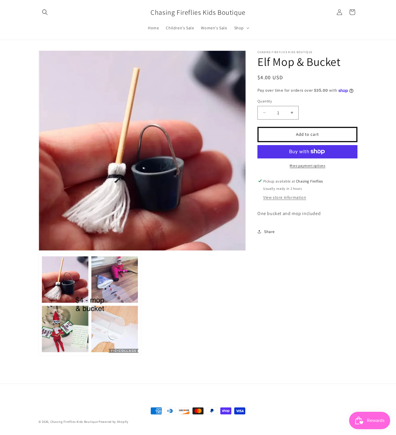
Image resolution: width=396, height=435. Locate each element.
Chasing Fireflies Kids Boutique (74, 422)
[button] (45, 12)
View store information (284, 197)
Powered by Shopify (113, 422)
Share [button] (269, 231)
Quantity (264, 101)
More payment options (307, 165)
